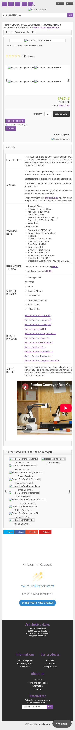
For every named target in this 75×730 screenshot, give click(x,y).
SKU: (55, 105)
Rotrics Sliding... (53, 463)
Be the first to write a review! (37, 602)
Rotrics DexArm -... (23, 463)
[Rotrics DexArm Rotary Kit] (22, 465)
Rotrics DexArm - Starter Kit (37, 315)
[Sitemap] (17, 4)
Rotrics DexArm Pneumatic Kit (39, 351)
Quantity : (39, 114)
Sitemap (38, 689)
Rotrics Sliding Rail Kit (35, 329)
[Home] (4, 4)
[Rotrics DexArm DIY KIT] (21, 520)
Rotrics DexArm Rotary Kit (37, 338)
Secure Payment (25, 660)
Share (21, 532)
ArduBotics (44, 724)
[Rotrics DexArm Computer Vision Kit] (27, 499)
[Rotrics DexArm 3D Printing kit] (24, 479)
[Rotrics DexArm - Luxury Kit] (23, 513)
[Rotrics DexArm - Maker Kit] (23, 506)
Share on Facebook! (33, 45)
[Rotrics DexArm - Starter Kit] (23, 459)
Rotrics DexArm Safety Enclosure (40, 333)
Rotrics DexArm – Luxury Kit (38, 324)
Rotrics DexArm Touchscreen (38, 356)
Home (6, 25)
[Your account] (24, 4)
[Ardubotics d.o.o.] (37, 9)
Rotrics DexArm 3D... (25, 483)
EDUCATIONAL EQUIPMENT (26, 25)
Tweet (10, 532)
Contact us (37, 686)
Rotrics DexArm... (23, 469)
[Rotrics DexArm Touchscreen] (24, 492)
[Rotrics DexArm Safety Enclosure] (26, 472)
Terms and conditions (37, 683)
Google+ (33, 532)
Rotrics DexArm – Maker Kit (38, 320)
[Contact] (11, 4)
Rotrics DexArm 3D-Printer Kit (39, 342)
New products (50, 667)
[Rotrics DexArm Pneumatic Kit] (24, 486)
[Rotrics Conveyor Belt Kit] (21, 67)
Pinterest (46, 532)
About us (37, 680)
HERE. (54, 266)
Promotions (50, 663)
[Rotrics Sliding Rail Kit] (53, 459)
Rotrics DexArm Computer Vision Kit (42, 361)
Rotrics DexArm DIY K (35, 347)
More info (10, 147)
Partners (50, 660)
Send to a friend (14, 45)
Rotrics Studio (51, 198)
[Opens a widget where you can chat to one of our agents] (62, 724)
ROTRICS (26, 27)
